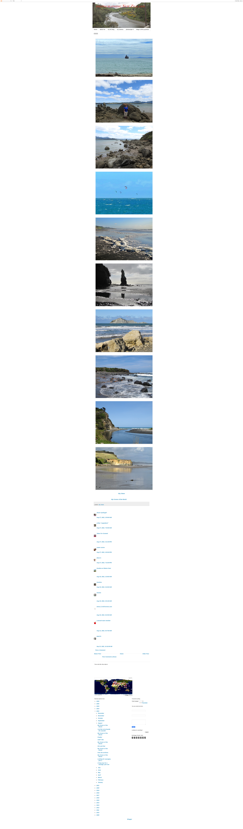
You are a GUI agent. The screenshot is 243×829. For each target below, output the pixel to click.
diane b (99, 558)
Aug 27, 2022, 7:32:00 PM (104, 562)
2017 (98, 795)
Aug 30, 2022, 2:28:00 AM (104, 576)
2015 (98, 800)
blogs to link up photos (142, 29)
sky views (101, 504)
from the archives (103, 752)
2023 (98, 708)
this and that (101, 746)
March (100, 777)
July (99, 767)
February (101, 780)
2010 (98, 812)
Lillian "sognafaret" (102, 523)
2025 (98, 703)
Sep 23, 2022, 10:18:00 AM (104, 646)
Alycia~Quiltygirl (102, 512)
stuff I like (101, 739)
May (99, 772)
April (99, 775)
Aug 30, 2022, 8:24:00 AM (104, 615)
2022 (98, 711)
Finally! (100, 737)
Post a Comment (100, 650)
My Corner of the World (118, 499)
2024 (98, 706)
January (100, 782)
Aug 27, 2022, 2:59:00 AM (104, 517)
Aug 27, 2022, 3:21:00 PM (104, 542)
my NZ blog (111, 29)
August (100, 723)
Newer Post (97, 653)
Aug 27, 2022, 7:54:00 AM (104, 528)
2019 (98, 790)
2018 (98, 793)
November (101, 715)
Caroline (99, 582)
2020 (98, 788)
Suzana (99, 592)
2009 (98, 815)
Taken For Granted (102, 533)
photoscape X (130, 29)
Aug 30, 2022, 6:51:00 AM (104, 601)
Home (95, 29)
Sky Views (121, 493)
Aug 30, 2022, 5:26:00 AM (104, 587)
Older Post (146, 653)
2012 (98, 807)
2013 (98, 805)
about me (102, 29)
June (99, 770)
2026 (98, 701)
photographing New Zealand (118, 6)
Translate (144, 703)
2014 (98, 802)
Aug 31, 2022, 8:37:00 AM (104, 630)
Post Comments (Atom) (109, 656)
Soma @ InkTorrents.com (104, 606)
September (101, 720)
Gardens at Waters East (104, 568)
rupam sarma (101, 547)
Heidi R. (99, 636)
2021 (98, 785)
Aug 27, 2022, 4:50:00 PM (104, 552)
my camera (120, 29)
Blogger (129, 819)
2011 (97, 810)
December (101, 713)
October (100, 718)
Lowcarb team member (103, 620)
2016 (98, 797)
